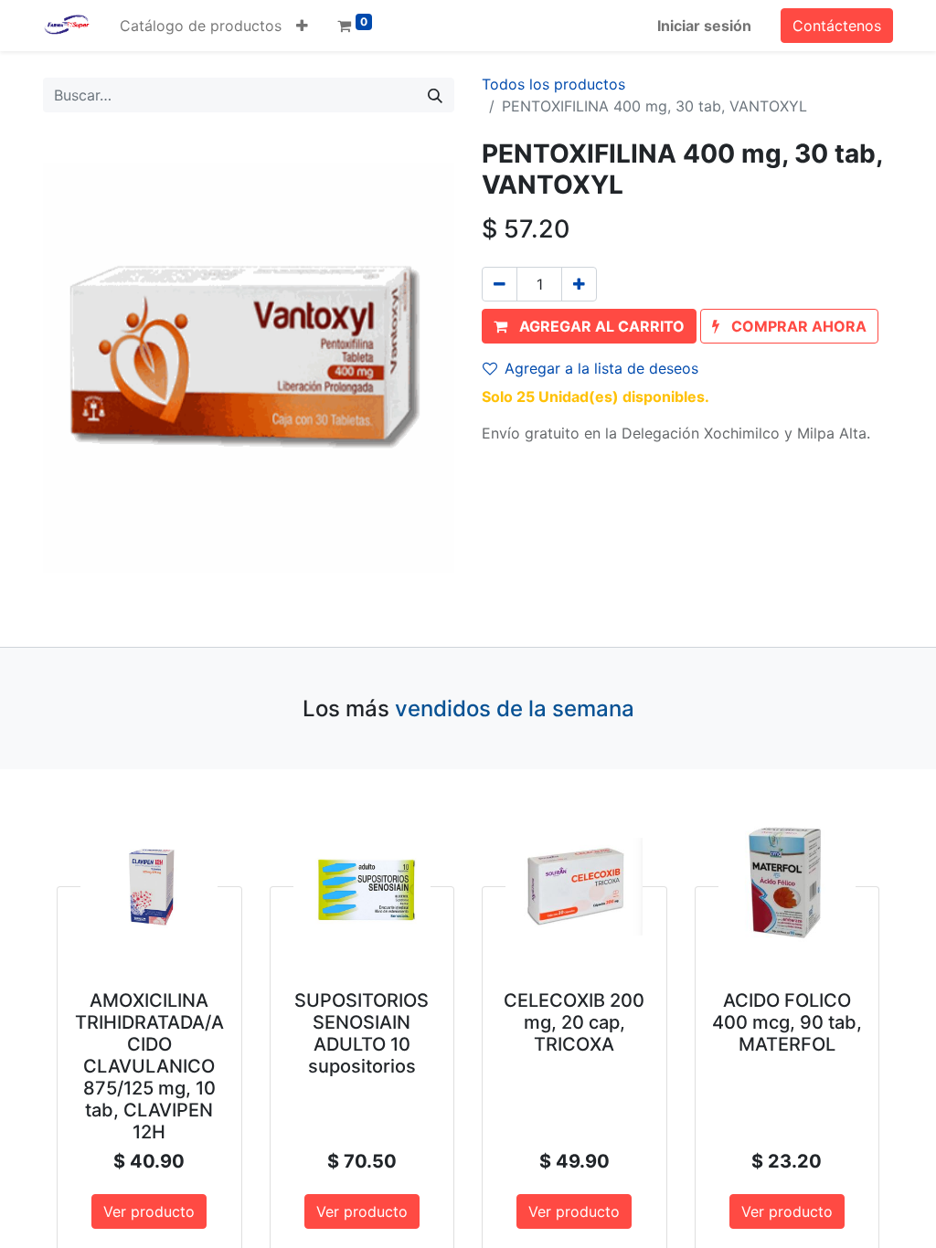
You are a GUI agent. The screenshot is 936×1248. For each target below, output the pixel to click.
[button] (302, 25)
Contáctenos (836, 25)
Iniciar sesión (704, 25)
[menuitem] (200, 25)
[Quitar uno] (499, 284)
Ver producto (149, 1211)
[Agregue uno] (579, 284)
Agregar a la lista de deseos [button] (601, 368)
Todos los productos (553, 84)
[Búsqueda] (435, 95)
